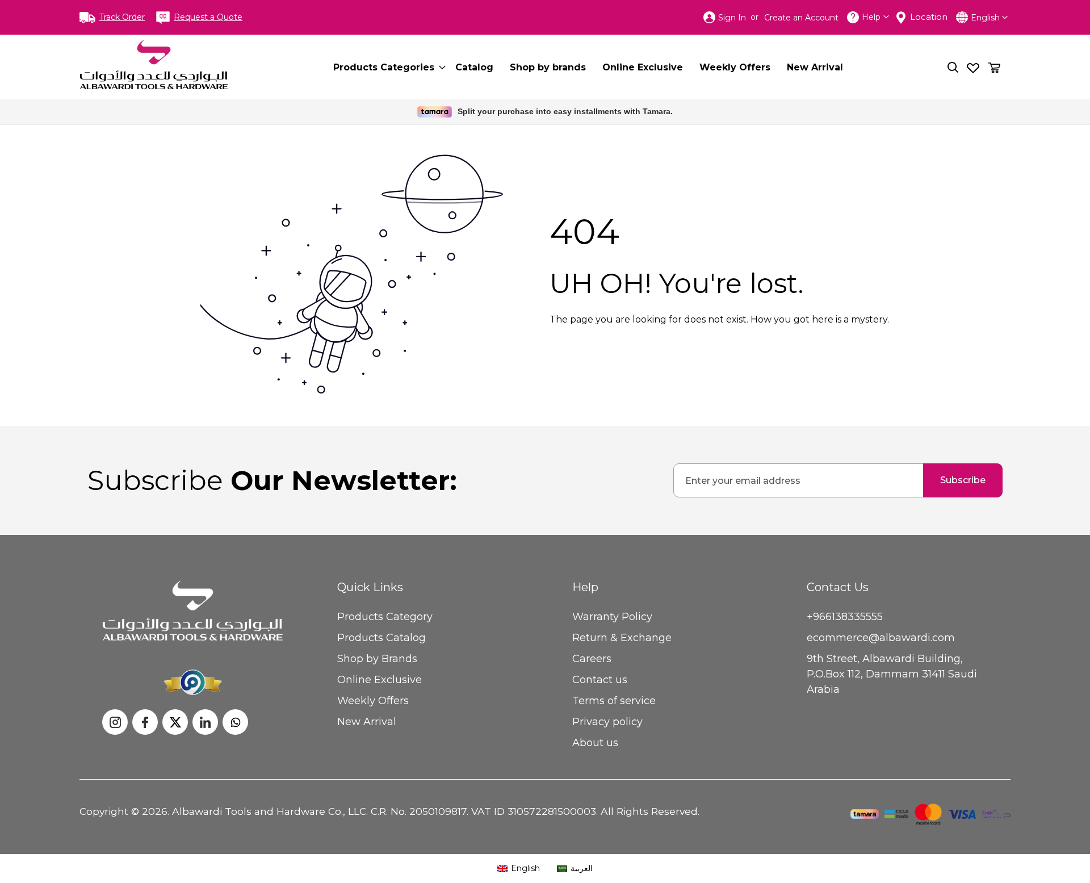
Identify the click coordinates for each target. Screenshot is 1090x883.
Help (871, 17)
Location (929, 16)
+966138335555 (845, 616)
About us (595, 742)
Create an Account (801, 18)
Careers (591, 658)
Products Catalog (381, 637)
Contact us (599, 679)
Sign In (732, 17)
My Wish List (973, 67)
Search (953, 67)
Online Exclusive (379, 679)
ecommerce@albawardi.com (881, 637)
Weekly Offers (373, 700)
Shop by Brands (377, 658)
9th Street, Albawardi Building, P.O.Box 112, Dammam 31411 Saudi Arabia (892, 674)
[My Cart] (994, 67)
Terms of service (614, 700)
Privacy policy (607, 721)
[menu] (598, 67)
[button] (989, 17)
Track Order (122, 17)
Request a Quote (208, 17)
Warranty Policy (612, 616)
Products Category (385, 616)
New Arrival (366, 721)
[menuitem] (386, 67)
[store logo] (153, 65)
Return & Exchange (622, 637)
